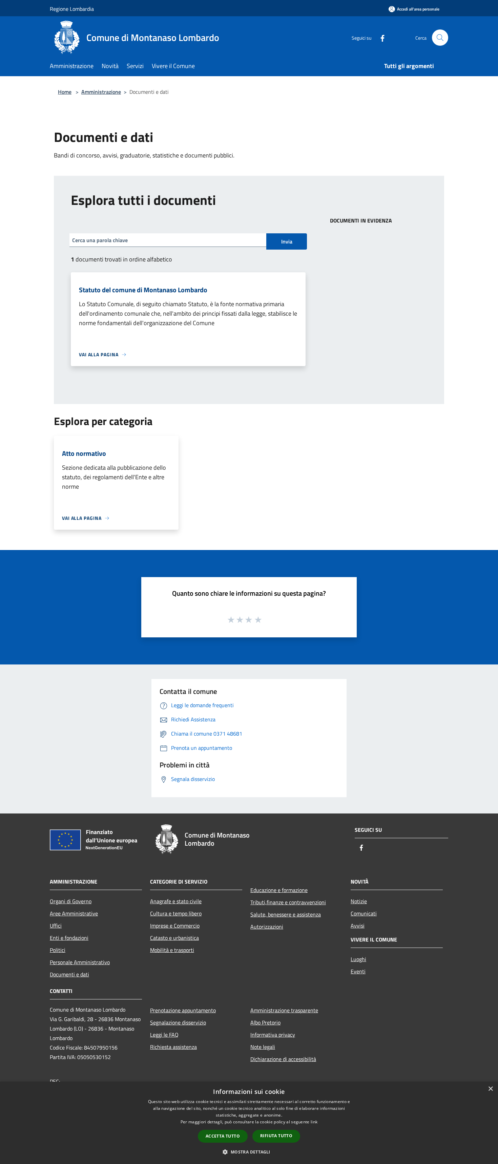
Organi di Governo (70, 901)
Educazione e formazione (279, 890)
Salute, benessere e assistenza (285, 914)
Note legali (262, 1047)
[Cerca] (440, 37)
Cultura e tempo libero (176, 913)
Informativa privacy (272, 1035)
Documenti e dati (69, 974)
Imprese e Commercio (175, 926)
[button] (249, 1152)
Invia (286, 241)
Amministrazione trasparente (284, 1010)
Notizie (359, 901)
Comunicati (364, 913)
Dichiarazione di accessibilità (283, 1059)
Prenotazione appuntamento (183, 1010)
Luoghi (358, 959)
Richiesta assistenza (173, 1047)
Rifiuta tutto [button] (276, 1136)
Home (64, 92)
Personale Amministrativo (80, 962)
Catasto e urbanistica (174, 938)
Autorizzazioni (266, 927)
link (314, 1122)
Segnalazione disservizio (178, 1022)
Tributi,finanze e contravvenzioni (288, 902)
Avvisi (358, 926)
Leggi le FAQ (164, 1035)
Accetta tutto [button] (223, 1136)
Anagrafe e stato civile (176, 901)
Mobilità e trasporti (172, 950)
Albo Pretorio (265, 1022)
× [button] (490, 1089)
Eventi (358, 971)
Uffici (56, 926)
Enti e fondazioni (69, 938)
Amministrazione (101, 92)
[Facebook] (380, 37)
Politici (57, 950)
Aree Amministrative (74, 913)
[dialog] (249, 1123)
